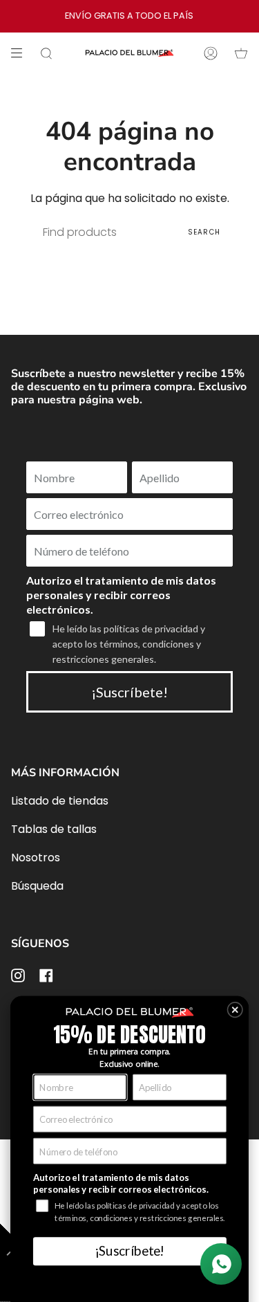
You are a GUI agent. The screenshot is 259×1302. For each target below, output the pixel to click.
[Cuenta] (211, 53)
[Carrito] (241, 53)
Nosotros (35, 857)
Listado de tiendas (59, 801)
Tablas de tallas (54, 829)
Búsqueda (37, 886)
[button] (235, 1010)
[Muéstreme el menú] (21, 53)
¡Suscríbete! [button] (129, 1250)
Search (204, 232)
